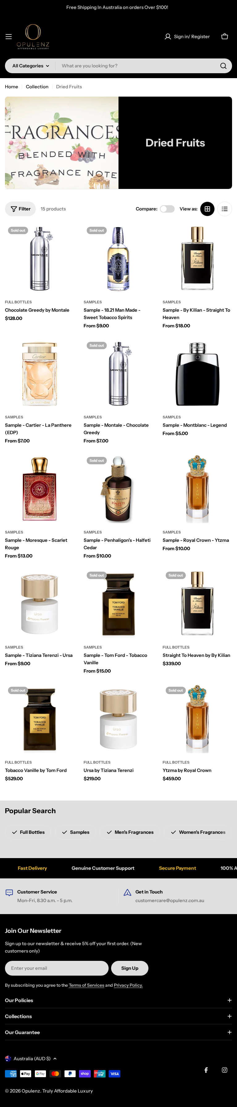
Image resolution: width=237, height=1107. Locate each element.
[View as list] (224, 209)
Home (11, 87)
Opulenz (31, 1091)
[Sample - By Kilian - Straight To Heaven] (197, 258)
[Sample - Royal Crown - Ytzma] (197, 488)
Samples (93, 302)
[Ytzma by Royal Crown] (197, 718)
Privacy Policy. (128, 985)
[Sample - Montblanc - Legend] (197, 373)
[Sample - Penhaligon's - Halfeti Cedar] (118, 488)
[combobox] (118, 65)
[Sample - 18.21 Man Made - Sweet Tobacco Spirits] (118, 258)
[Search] (223, 66)
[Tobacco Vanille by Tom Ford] (39, 718)
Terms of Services (86, 985)
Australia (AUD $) (32, 1058)
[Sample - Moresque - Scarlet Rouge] (39, 488)
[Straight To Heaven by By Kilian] (197, 603)
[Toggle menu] (8, 36)
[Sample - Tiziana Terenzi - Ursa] (39, 603)
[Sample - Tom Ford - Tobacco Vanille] (118, 603)
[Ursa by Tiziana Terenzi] (118, 718)
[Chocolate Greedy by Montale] (39, 258)
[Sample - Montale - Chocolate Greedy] (118, 373)
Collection (37, 87)
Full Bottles (18, 302)
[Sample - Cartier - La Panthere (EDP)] (39, 373)
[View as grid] (207, 209)
